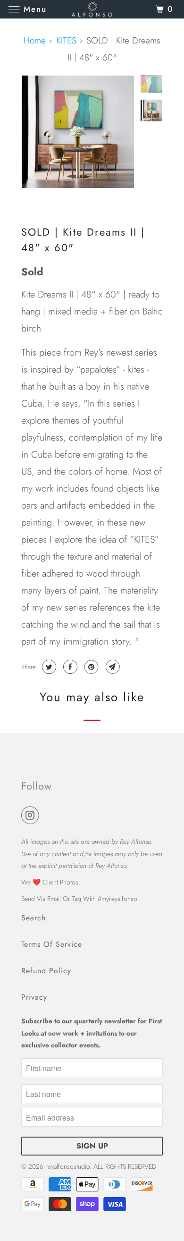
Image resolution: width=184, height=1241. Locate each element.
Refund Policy (46, 970)
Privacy (34, 997)
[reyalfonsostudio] (92, 9)
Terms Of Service (51, 944)
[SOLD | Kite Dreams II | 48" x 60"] (77, 131)
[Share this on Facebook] (69, 667)
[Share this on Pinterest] (90, 667)
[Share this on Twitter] (48, 667)
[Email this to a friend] (111, 667)
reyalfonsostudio (67, 1166)
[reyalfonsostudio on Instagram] (32, 815)
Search (33, 917)
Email (54, 898)
